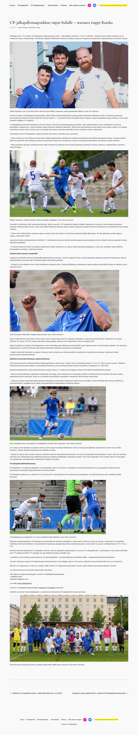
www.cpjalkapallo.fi (24, 583)
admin (20, 27)
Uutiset (38, 27)
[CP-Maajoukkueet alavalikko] (45, 5)
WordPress (73, 724)
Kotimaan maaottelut (29, 27)
